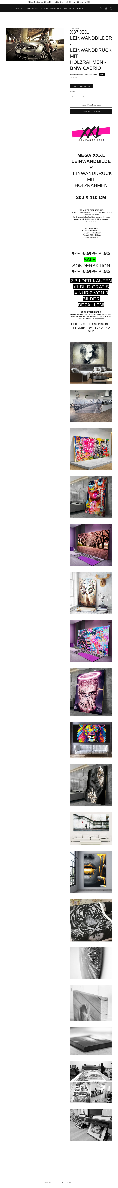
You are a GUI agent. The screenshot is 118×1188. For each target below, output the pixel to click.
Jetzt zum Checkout (91, 111)
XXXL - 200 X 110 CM (81, 86)
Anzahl (72, 91)
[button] (100, 8)
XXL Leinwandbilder (55, 1182)
